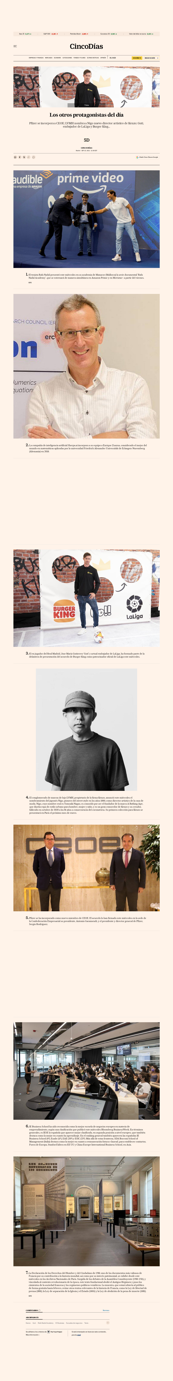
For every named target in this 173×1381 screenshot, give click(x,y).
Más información (32, 1335)
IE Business (59, 1323)
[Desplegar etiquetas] (108, 1322)
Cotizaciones (67, 58)
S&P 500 (47, 34)
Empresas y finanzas (36, 58)
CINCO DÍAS (86, 148)
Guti (34, 1323)
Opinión (103, 58)
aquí (79, 1335)
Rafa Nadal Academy (45, 1323)
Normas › (106, 1310)
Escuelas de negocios (74, 1323)
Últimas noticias (93, 58)
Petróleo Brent (75, 34)
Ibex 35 (21, 34)
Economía (57, 58)
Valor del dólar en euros (137, 34)
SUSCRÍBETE (137, 58)
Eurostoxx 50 (105, 34)
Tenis (86, 1323)
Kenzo (28, 1323)
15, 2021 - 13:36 (89, 150)
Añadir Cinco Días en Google (148, 157)
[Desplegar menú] (15, 46)
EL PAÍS (112, 57)
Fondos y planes (79, 58)
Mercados (48, 58)
